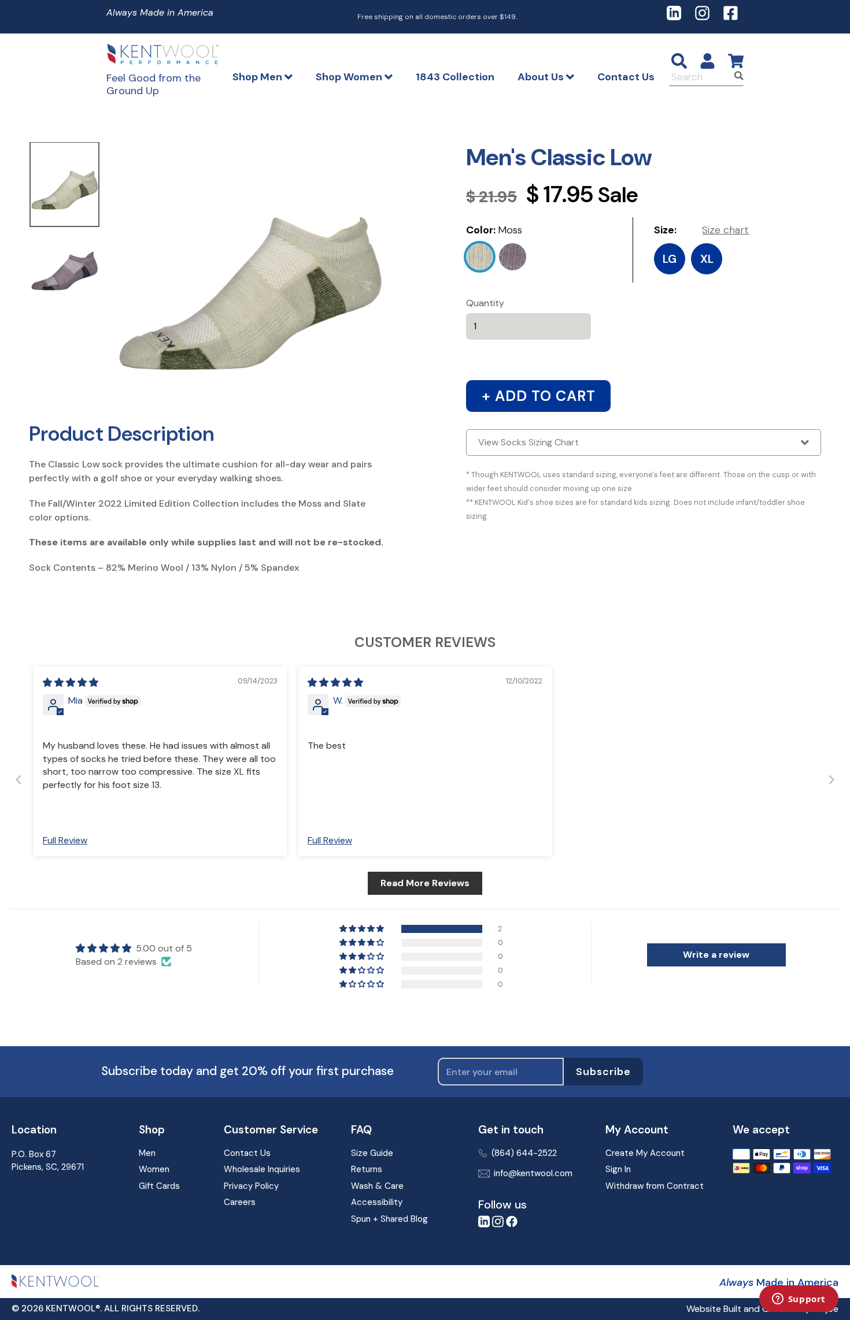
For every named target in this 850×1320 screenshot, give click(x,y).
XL (707, 258)
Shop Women (350, 77)
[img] (70, 682)
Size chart (725, 230)
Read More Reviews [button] (425, 883)
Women (154, 1169)
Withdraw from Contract (654, 1186)
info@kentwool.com (533, 1173)
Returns (366, 1169)
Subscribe (603, 1072)
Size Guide (372, 1153)
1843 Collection (455, 77)
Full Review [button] (65, 840)
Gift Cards (159, 1186)
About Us (542, 77)
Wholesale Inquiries (262, 1169)
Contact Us (626, 77)
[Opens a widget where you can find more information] (798, 1299)
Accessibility (376, 1202)
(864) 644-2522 (524, 1153)
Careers (240, 1202)
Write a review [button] (716, 955)
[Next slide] (831, 780)
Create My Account (645, 1153)
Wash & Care (377, 1186)
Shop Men (258, 77)
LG (670, 258)
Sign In (618, 1169)
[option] (64, 185)
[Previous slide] (18, 780)
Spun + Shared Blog (389, 1219)
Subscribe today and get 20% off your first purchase (247, 1071)
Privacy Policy (251, 1186)
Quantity (485, 303)
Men (147, 1153)
